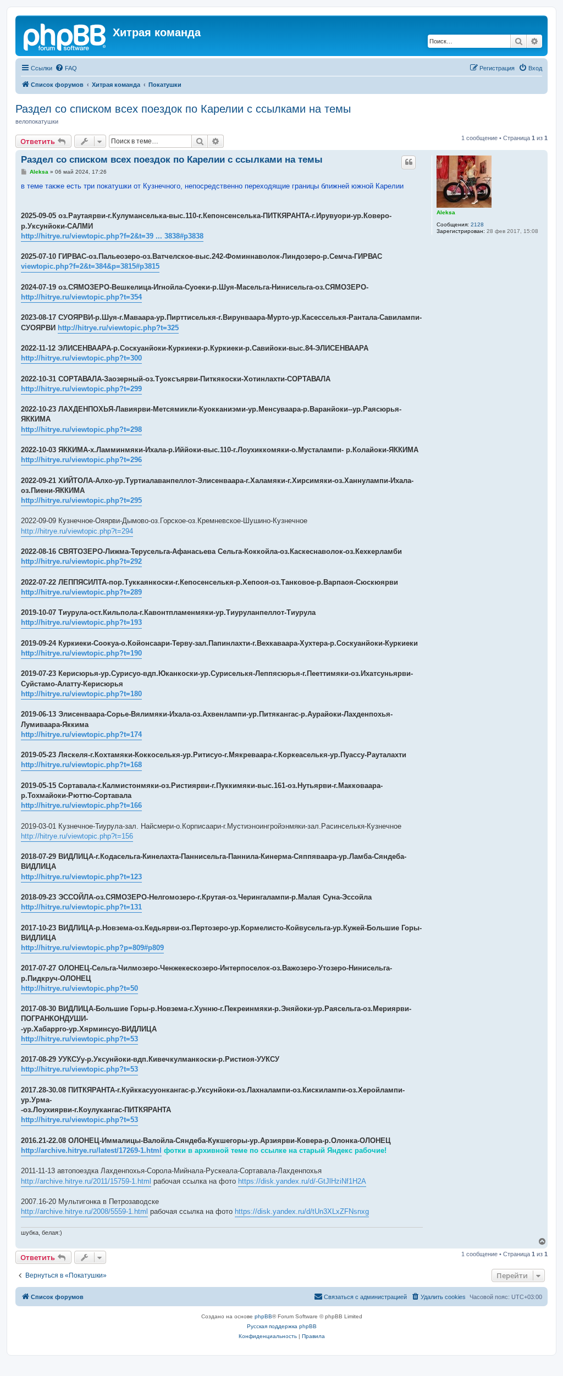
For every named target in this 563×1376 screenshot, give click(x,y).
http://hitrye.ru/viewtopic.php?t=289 (81, 592)
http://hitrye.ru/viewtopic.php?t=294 (77, 531)
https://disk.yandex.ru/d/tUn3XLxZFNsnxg (302, 1211)
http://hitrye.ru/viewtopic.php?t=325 (118, 328)
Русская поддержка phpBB (282, 1326)
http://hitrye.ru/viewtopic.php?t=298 (81, 429)
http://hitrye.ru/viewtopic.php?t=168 (81, 765)
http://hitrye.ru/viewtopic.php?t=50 (79, 988)
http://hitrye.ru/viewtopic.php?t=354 (81, 297)
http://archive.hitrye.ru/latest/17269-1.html (91, 1150)
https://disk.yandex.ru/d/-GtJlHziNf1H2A (302, 1181)
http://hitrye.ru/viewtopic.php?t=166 (81, 805)
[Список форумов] (65, 35)
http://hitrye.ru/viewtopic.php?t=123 (81, 877)
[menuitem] (66, 68)
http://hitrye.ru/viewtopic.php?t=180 (81, 694)
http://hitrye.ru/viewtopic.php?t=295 (81, 500)
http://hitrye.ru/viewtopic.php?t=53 (79, 1039)
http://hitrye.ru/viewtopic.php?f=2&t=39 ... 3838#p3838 (112, 236)
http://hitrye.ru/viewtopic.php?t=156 (77, 836)
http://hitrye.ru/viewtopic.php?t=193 (81, 622)
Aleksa (446, 212)
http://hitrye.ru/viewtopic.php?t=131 (81, 907)
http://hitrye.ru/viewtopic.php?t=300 (81, 358)
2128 (477, 224)
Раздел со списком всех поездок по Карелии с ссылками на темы (183, 109)
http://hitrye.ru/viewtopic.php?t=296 (81, 460)
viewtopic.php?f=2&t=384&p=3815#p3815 (90, 266)
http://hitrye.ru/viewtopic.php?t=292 (81, 561)
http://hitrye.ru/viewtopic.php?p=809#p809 (92, 948)
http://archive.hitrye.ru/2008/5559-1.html (84, 1211)
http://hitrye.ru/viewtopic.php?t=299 (81, 389)
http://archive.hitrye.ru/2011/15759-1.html (86, 1181)
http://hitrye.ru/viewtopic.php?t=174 (81, 734)
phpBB (263, 1316)
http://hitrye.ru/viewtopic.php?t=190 (81, 653)
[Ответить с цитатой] (408, 162)
